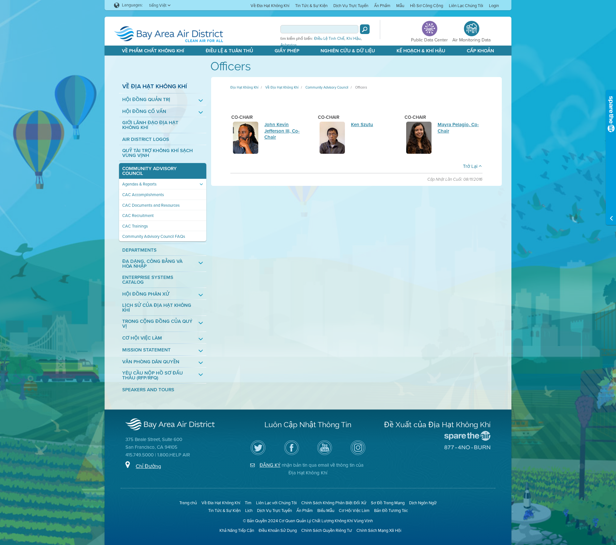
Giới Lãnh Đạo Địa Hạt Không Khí (150, 125)
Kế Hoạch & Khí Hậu (421, 50)
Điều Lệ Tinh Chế (329, 38)
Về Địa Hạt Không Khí (270, 6)
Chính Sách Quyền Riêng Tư (326, 530)
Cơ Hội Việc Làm (142, 338)
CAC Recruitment (138, 215)
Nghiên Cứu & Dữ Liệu (348, 50)
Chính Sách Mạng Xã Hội (378, 530)
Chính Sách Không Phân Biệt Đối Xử (333, 503)
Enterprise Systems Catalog (147, 280)
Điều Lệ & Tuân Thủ (229, 50)
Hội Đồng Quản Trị (146, 99)
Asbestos (288, 45)
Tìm (248, 503)
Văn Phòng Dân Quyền (150, 361)
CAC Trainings (135, 226)
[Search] (365, 29)
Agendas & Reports (139, 184)
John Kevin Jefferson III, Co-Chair (282, 131)
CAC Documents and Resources (151, 205)
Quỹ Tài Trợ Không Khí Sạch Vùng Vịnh (157, 153)
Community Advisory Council (149, 171)
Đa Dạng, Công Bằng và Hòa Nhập (152, 264)
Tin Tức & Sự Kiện (311, 6)
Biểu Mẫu (325, 510)
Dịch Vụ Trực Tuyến (350, 6)
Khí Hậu (353, 38)
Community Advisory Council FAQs (153, 236)
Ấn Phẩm (382, 6)
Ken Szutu (362, 124)
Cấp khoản (480, 50)
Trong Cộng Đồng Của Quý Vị (157, 324)
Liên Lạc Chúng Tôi (466, 6)
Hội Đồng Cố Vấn (144, 111)
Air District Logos (145, 139)
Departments (139, 250)
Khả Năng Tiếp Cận (236, 530)
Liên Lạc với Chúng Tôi (276, 503)
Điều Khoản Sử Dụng (278, 530)
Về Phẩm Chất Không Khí (153, 50)
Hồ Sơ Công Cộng (426, 6)
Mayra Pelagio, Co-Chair (458, 127)
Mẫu (400, 6)
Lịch (248, 510)
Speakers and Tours (148, 389)
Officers (361, 87)
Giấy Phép (287, 50)
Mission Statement (146, 350)
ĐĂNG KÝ (270, 465)
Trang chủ (188, 503)
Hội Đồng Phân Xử (145, 294)
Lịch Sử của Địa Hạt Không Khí (156, 308)
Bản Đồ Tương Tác (391, 510)
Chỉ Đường (148, 466)
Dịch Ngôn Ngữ (423, 503)
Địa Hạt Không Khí (244, 87)
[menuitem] (270, 5)
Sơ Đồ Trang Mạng (388, 503)
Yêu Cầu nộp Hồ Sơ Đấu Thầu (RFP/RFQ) (152, 375)
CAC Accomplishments (143, 195)
